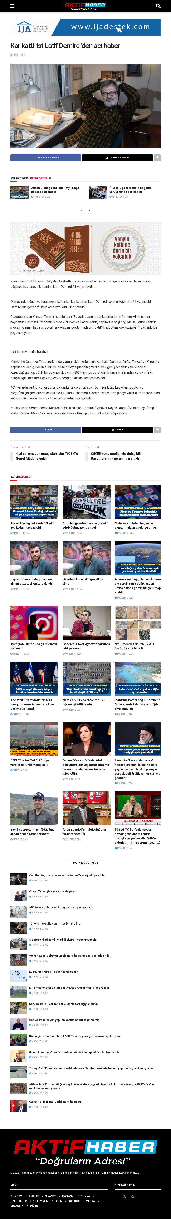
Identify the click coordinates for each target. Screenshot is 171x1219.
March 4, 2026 (20, 770)
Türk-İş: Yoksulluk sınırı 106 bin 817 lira (54, 923)
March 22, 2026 (21, 589)
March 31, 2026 (39, 880)
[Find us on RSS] (132, 1196)
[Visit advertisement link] (85, 30)
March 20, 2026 (125, 598)
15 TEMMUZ (41, 1201)
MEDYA (90, 1201)
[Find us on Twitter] (124, 1196)
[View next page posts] (89, 210)
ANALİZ (34, 1196)
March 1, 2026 (124, 848)
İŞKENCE (73, 1201)
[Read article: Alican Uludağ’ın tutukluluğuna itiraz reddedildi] (87, 808)
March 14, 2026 (21, 654)
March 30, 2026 (41, 197)
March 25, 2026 (125, 533)
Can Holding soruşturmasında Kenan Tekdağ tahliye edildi (67, 875)
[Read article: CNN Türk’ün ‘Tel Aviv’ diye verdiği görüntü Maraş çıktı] (34, 739)
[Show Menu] (12, 6)
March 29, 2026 (120, 197)
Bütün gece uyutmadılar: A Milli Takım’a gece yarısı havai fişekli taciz (75, 1036)
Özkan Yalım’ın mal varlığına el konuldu (55, 1101)
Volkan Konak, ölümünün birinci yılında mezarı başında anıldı (70, 955)
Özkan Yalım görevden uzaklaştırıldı (53, 891)
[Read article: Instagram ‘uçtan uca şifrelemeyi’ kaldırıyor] (34, 623)
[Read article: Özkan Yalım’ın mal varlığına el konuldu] (18, 1106)
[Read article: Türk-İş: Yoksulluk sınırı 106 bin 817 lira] (18, 928)
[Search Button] (158, 6)
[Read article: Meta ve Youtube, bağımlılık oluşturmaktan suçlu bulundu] (139, 502)
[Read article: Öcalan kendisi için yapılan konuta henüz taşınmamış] (18, 1024)
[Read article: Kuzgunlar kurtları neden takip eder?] (18, 976)
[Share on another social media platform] (157, 157)
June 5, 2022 (17, 54)
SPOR (58, 1201)
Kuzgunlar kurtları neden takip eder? (53, 971)
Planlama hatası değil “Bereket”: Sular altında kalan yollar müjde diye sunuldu (137, 704)
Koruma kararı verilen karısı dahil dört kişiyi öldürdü (63, 1004)
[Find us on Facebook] (116, 1196)
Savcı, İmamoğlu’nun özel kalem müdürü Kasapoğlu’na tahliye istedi (74, 1052)
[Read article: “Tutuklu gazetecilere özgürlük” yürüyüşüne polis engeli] (98, 192)
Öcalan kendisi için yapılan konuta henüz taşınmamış (64, 1020)
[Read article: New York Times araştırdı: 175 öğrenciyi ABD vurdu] (87, 679)
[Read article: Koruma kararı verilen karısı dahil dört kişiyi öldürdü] (18, 1008)
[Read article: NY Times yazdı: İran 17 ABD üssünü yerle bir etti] (139, 623)
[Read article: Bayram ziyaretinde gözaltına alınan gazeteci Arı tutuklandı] (34, 558)
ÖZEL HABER (18, 1201)
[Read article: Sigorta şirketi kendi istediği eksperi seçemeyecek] (18, 944)
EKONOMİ (68, 1196)
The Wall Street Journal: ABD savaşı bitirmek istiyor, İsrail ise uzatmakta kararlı (32, 704)
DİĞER (34, 1205)
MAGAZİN (17, 1205)
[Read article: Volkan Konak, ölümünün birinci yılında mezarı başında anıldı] (18, 960)
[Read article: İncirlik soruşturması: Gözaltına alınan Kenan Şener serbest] (34, 808)
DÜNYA (85, 1196)
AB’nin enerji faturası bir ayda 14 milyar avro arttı (61, 907)
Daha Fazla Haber (85, 863)
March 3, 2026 (124, 783)
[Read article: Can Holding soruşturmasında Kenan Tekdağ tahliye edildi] (18, 879)
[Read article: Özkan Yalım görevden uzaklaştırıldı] (18, 895)
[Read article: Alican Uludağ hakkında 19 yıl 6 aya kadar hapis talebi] (19, 192)
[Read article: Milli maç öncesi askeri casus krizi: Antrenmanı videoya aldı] (18, 992)
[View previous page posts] (82, 210)
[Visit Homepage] (85, 6)
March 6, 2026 (72, 710)
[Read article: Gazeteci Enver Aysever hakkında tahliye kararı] (87, 623)
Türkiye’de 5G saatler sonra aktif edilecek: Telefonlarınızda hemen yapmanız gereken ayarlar (91, 1068)
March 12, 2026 (73, 654)
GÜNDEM (16, 1196)
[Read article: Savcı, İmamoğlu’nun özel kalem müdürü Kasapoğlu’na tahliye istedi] (18, 1056)
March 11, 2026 (125, 654)
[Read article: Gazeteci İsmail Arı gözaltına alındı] (87, 558)
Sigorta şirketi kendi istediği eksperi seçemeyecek (62, 939)
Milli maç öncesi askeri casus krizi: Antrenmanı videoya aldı (69, 987)
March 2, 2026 (20, 839)
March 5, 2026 (124, 714)
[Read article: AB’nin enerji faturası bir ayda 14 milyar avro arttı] (18, 911)
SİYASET (50, 1196)
